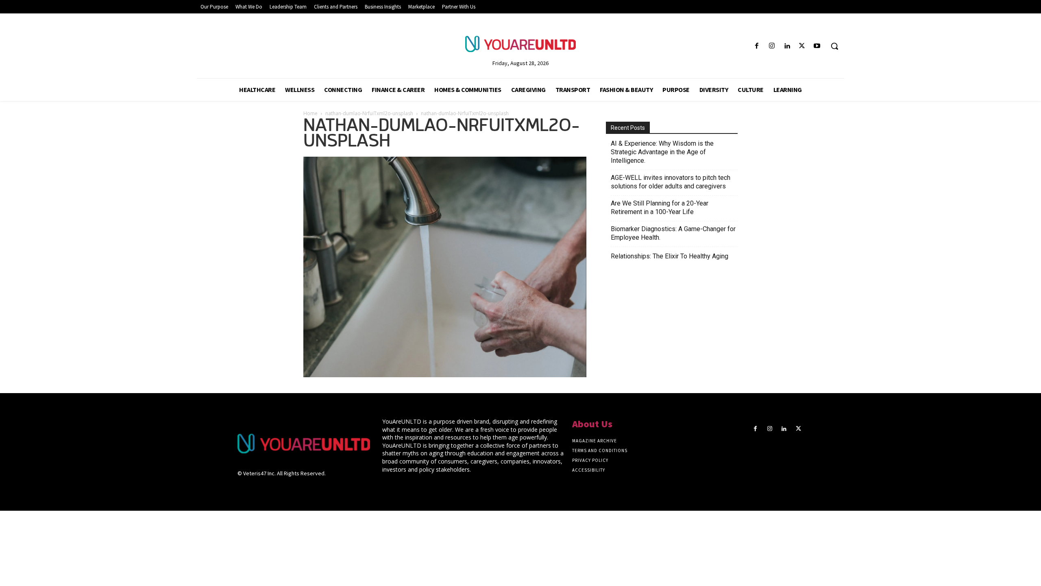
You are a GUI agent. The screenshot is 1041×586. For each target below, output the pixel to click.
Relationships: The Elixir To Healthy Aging (669, 256)
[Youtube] (817, 46)
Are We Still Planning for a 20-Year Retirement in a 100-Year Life (659, 207)
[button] (834, 46)
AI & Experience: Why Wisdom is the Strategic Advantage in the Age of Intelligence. (662, 152)
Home (310, 113)
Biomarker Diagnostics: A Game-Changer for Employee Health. (673, 233)
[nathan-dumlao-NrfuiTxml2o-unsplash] (444, 374)
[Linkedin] (786, 46)
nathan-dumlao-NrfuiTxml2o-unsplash (369, 113)
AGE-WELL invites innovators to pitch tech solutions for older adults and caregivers (670, 182)
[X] (802, 46)
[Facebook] (756, 46)
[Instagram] (771, 46)
